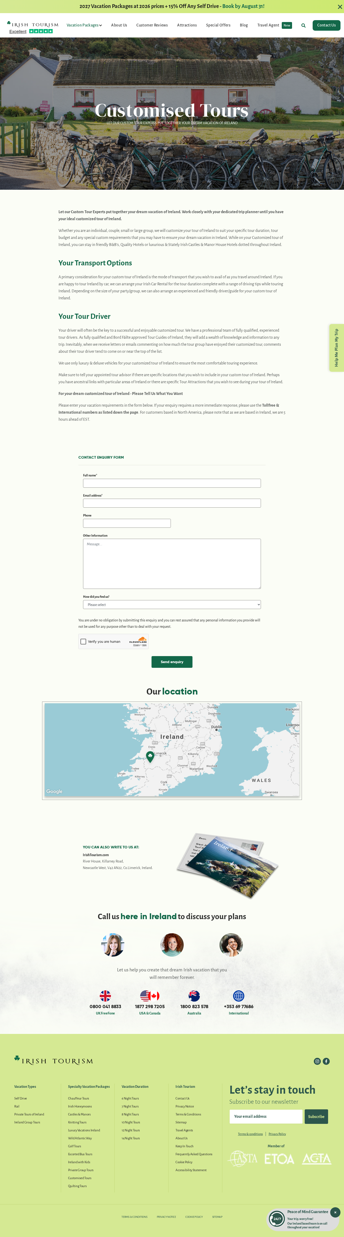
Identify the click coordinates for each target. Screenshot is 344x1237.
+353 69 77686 (238, 1006)
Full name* (90, 475)
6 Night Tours (130, 1098)
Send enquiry (172, 661)
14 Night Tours (131, 1138)
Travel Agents (184, 1130)
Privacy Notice (185, 1106)
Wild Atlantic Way (80, 1138)
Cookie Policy (184, 1162)
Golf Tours (74, 1146)
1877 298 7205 (150, 1006)
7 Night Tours (130, 1106)
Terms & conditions (250, 1134)
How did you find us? (96, 596)
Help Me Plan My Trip (336, 348)
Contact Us (326, 25)
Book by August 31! (243, 6)
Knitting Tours (77, 1122)
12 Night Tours (131, 1130)
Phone (87, 515)
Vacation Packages (83, 25)
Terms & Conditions (188, 1114)
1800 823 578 (194, 1006)
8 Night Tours (130, 1114)
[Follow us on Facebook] (326, 1061)
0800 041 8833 (105, 1006)
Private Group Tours (81, 1170)
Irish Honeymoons (80, 1106)
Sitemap (181, 1122)
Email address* (92, 495)
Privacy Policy (277, 1134)
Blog (244, 25)
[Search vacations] (303, 25)
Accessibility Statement (191, 1170)
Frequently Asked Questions (194, 1154)
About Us (119, 25)
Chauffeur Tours (78, 1098)
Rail (16, 1106)
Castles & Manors (79, 1114)
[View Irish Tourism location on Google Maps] (172, 751)
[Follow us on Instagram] (317, 1061)
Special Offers (218, 25)
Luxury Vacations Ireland (84, 1130)
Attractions (187, 25)
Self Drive (20, 1098)
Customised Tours (79, 1178)
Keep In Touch (185, 1146)
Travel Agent (273, 25)
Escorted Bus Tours (80, 1154)
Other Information (95, 535)
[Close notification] (335, 1212)
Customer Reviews (152, 25)
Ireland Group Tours (27, 1122)
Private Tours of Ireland (29, 1114)
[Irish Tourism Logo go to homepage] (33, 24)
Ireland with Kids (79, 1162)
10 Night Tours (131, 1122)
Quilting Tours (77, 1186)
